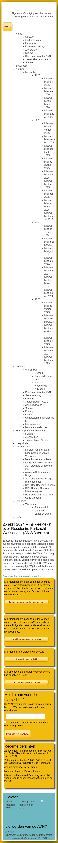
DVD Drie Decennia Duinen (40, 485)
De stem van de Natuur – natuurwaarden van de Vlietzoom (38, 452)
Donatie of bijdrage (35, 46)
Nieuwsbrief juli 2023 (48, 341)
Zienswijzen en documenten (31, 430)
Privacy (29, 411)
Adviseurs (40, 389)
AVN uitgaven (23, 446)
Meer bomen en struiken (38, 459)
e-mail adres (10, 710)
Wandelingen (32, 504)
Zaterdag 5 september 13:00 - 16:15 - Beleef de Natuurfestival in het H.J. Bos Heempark (27, 761)
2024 (37, 222)
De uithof (39, 510)
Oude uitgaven (33, 497)
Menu (7, 26)
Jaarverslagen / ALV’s (36, 401)
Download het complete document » (22, 576)
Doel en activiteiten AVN (38, 56)
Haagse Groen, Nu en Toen (39, 494)
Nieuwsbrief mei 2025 (48, 184)
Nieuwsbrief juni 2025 (48, 174)
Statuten (29, 62)
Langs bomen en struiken (38, 462)
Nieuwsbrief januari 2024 (49, 293)
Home (19, 33)
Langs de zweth (43, 513)
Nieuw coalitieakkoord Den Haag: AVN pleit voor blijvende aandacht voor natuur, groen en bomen (28, 778)
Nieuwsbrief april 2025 (49, 193)
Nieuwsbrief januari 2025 (49, 216)
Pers (18, 517)
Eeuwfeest (21, 65)
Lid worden (31, 43)
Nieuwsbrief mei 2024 (48, 261)
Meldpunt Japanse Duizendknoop (22, 771)
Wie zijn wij (31, 369)
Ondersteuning (33, 40)
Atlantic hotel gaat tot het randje (20, 767)
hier (12, 831)
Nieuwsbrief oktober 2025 (49, 139)
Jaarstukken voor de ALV (38, 59)
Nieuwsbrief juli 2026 (48, 81)
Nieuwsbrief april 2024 (49, 270)
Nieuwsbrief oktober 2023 (49, 318)
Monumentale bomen (36, 427)
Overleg (29, 398)
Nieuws (29, 53)
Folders (29, 433)
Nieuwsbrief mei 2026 (48, 91)
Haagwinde (22, 443)
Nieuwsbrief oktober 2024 (49, 241)
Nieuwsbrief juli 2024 (48, 251)
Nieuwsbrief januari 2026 (49, 113)
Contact (29, 37)
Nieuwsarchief (32, 424)
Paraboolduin (42, 507)
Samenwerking (33, 395)
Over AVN (21, 366)
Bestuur (39, 373)
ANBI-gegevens (33, 405)
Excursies (21, 501)
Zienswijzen (31, 49)
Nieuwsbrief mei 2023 (48, 350)
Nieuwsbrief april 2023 (49, 360)
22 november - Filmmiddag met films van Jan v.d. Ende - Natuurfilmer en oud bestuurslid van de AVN (27, 753)
